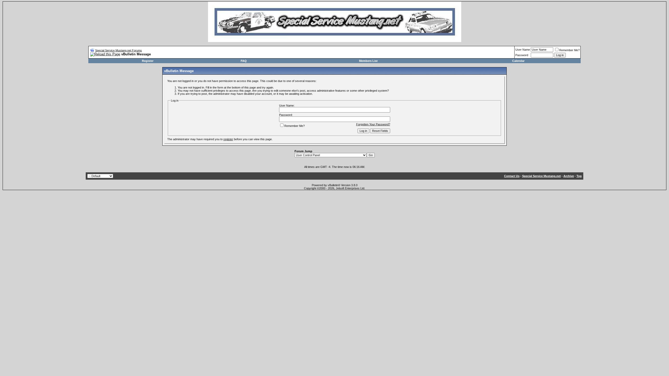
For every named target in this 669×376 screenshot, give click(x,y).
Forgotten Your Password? (373, 124)
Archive (568, 176)
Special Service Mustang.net (541, 176)
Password (521, 55)
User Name (522, 49)
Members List (368, 60)
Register (147, 60)
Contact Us (512, 176)
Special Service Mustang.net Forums (118, 50)
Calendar (518, 60)
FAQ (244, 60)
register (228, 139)
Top (579, 176)
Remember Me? (569, 50)
